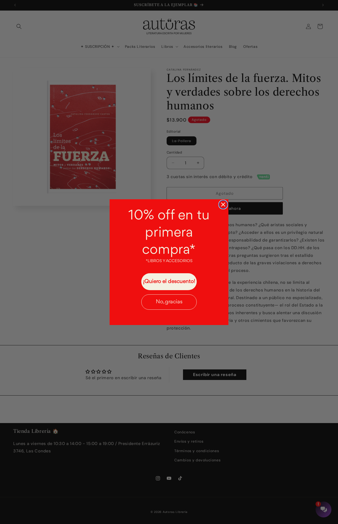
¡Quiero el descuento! (169, 281)
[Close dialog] (223, 204)
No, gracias (169, 302)
